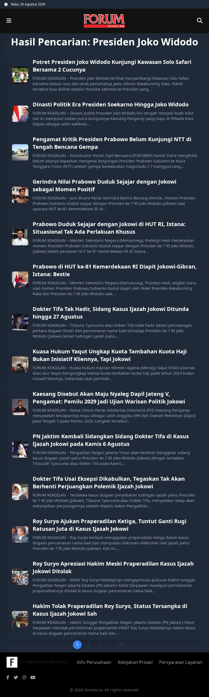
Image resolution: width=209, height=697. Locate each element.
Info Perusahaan (94, 662)
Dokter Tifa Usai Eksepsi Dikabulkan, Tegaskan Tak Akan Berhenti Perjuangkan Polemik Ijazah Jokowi (109, 482)
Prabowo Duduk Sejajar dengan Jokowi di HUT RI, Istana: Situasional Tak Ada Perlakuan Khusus (109, 227)
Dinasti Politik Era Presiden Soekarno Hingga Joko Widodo (111, 104)
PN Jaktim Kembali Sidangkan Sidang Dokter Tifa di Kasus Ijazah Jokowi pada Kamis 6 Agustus (111, 440)
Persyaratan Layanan (180, 662)
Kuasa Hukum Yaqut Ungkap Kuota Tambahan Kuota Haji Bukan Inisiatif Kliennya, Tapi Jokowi (110, 355)
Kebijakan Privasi (135, 662)
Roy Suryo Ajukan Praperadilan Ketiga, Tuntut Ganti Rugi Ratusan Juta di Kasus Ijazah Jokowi (109, 524)
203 (121, 645)
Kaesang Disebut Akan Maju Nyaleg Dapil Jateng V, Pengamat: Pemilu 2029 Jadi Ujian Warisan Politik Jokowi (109, 397)
